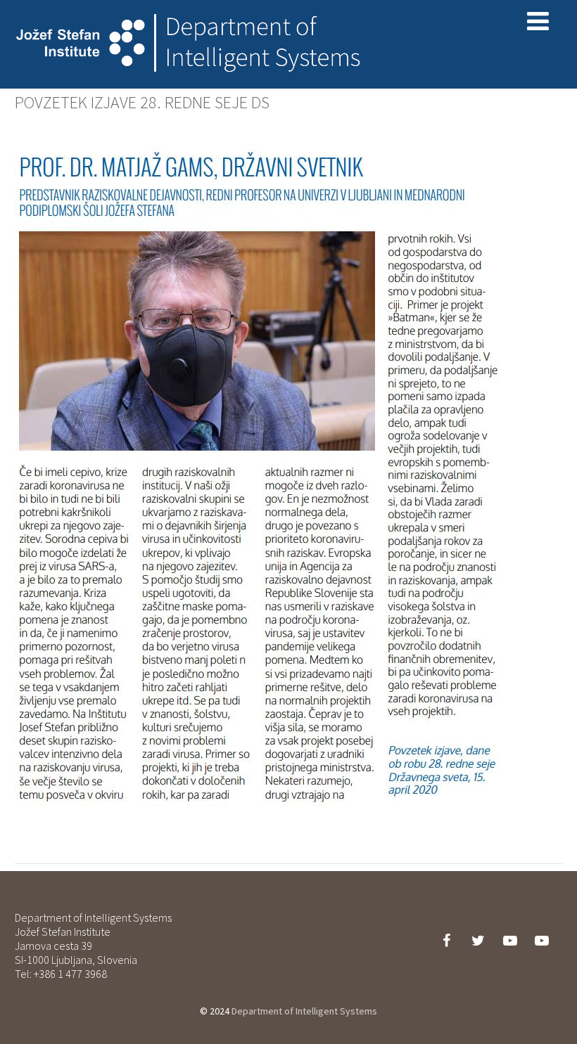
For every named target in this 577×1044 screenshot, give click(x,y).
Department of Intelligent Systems (304, 1011)
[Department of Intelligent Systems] (191, 82)
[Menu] (538, 21)
